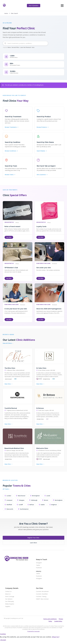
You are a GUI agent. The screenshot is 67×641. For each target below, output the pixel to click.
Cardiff (21, 504)
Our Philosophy (9, 601)
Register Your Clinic (33, 537)
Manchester (21, 496)
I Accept (3, 640)
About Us (7, 594)
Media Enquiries (9, 604)
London (9, 496)
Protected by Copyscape (33, 631)
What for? (55, 637)
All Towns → (6, 489)
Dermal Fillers (15, 47)
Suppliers (7, 606)
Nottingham (58, 500)
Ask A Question (33, 5)
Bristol (46, 500)
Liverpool (9, 500)
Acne (33, 47)
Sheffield (9, 504)
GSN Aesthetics (9, 222)
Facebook (39, 567)
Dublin (43, 504)
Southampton (24, 509)
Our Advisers (8, 599)
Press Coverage (9, 596)
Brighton (54, 504)
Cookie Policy (58, 621)
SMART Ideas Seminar (42, 599)
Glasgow (21, 500)
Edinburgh (34, 500)
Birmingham (36, 496)
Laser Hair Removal (25, 47)
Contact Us (8, 591)
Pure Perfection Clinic (43, 263)
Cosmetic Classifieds (42, 594)
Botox (9, 47)
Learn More (33, 543)
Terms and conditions (50, 619)
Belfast (31, 504)
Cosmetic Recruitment (42, 591)
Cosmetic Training (41, 596)
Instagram (39, 563)
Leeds (48, 496)
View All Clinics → (8, 343)
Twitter (38, 565)
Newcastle (10, 509)
